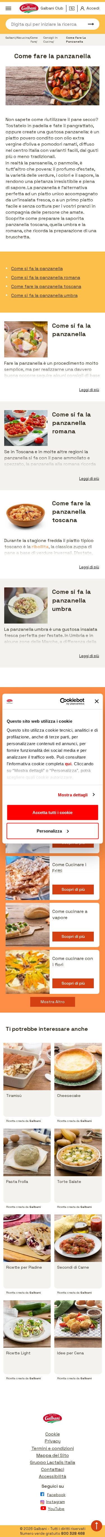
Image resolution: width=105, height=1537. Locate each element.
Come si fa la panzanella (37, 268)
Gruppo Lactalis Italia (52, 1462)
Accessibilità (52, 1476)
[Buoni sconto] (73, 8)
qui (68, 763)
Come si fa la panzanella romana (45, 277)
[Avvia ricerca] (88, 24)
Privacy (52, 1441)
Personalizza (49, 830)
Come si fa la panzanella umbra (44, 295)
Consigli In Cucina (50, 39)
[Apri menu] (8, 8)
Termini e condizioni (52, 1448)
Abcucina (23, 37)
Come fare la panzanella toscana (46, 286)
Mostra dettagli (73, 794)
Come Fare (34, 39)
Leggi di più (89, 389)
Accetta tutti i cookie (52, 812)
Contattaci (52, 1469)
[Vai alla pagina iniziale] (52, 1419)
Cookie (52, 1434)
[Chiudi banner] (97, 701)
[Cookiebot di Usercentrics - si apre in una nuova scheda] (62, 701)
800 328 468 (73, 1533)
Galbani (10, 37)
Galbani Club (52, 8)
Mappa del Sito (52, 1455)
